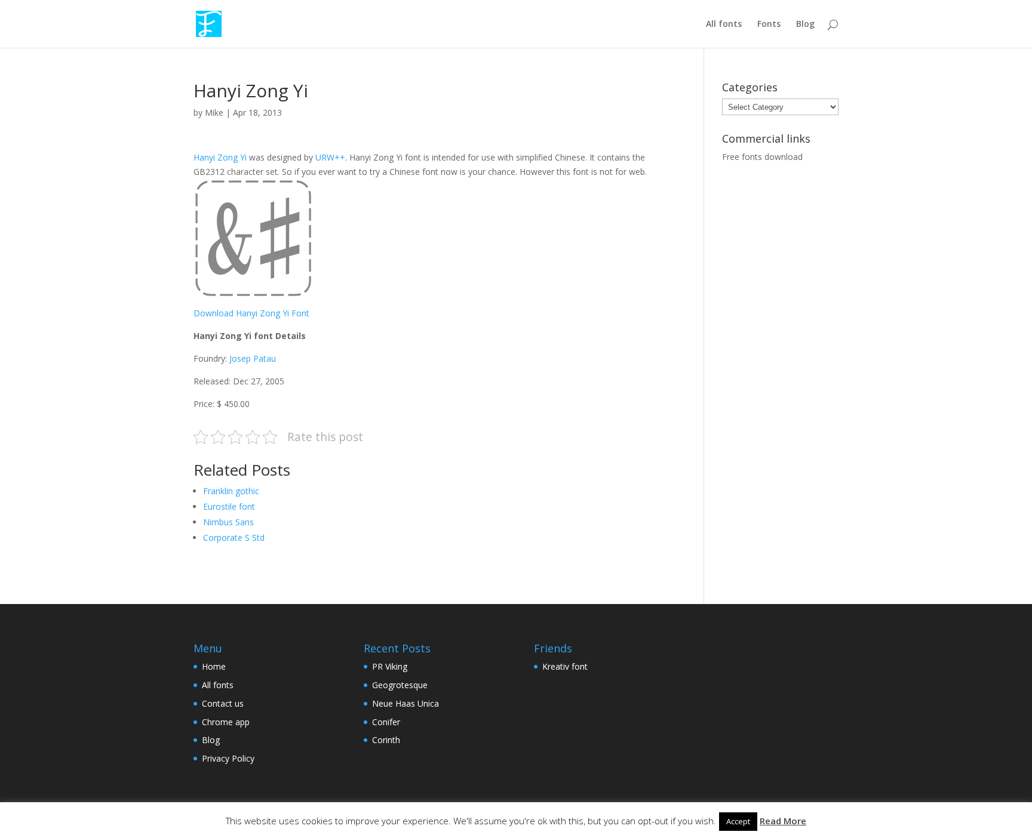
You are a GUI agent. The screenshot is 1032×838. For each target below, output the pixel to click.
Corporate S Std (234, 537)
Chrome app (226, 722)
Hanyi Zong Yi (220, 157)
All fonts (724, 24)
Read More (783, 821)
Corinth (386, 739)
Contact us (223, 703)
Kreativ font (565, 666)
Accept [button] (738, 821)
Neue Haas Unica (405, 703)
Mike (214, 112)
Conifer (386, 722)
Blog (805, 24)
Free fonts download (762, 156)
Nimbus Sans (228, 522)
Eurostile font (229, 506)
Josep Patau (252, 358)
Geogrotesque (400, 685)
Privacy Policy (228, 758)
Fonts (769, 24)
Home (214, 666)
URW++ (330, 157)
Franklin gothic (231, 491)
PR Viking (389, 666)
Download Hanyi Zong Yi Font (251, 313)
